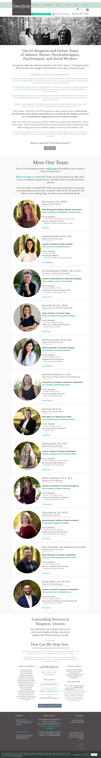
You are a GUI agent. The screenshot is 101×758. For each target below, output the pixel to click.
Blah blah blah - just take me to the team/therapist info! (50, 74)
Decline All (86, 754)
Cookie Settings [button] (77, 754)
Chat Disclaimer (80, 748)
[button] (47, 5)
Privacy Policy (81, 746)
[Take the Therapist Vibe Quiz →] (49, 684)
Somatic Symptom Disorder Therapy (26, 696)
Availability (75, 676)
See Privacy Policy (17, 756)
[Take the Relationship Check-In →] (49, 698)
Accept (94, 754)
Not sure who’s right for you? (49, 683)
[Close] (99, 754)
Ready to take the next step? (49, 670)
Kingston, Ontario (79, 685)
